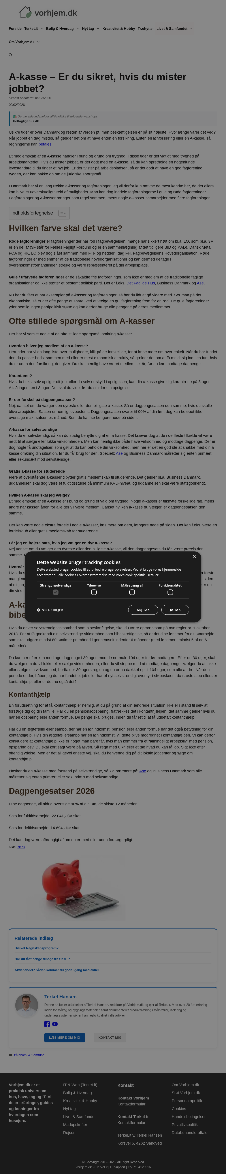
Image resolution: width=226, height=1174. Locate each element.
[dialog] (113, 586)
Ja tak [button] (175, 610)
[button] (50, 610)
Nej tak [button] (143, 610)
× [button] (194, 556)
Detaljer (152, 575)
